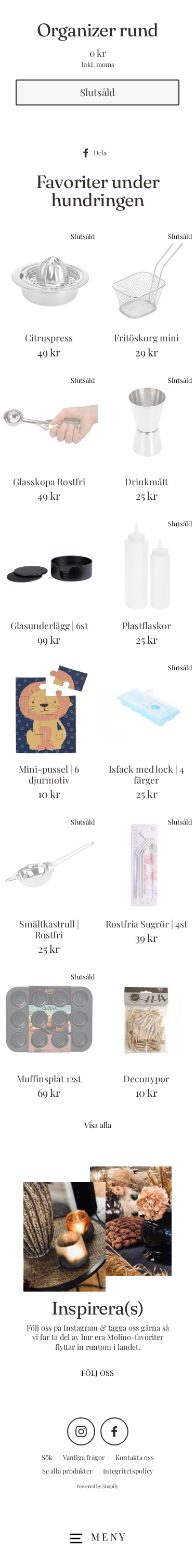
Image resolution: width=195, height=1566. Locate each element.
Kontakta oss (134, 1457)
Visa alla (97, 1125)
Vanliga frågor (84, 1457)
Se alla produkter (67, 1470)
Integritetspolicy (128, 1470)
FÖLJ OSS (97, 1373)
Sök (47, 1457)
